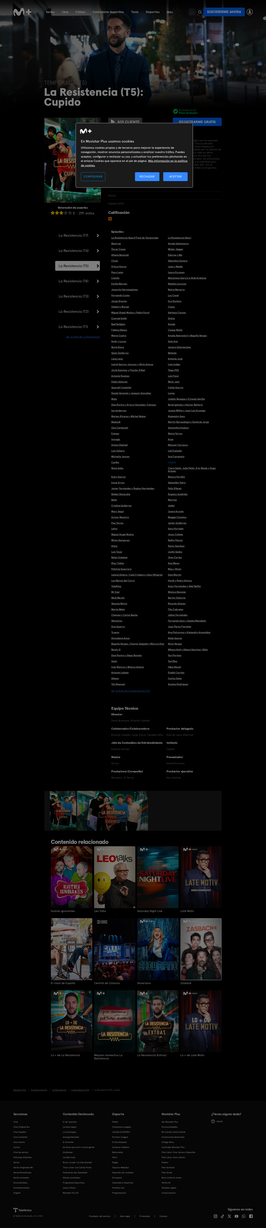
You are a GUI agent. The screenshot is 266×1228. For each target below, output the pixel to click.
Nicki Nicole (117, 597)
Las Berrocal (69, 1157)
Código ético (168, 1142)
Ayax (171, 439)
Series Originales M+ (23, 1167)
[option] (63, 811)
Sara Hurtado (175, 528)
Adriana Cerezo (177, 312)
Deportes (153, 12)
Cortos (16, 1147)
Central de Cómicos (107, 983)
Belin (114, 499)
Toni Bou (172, 661)
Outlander (68, 1152)
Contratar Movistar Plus (173, 1147)
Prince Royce (118, 266)
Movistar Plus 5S (70, 1193)
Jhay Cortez (175, 557)
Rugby (115, 1162)
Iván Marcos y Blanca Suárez (127, 667)
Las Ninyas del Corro (123, 580)
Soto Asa (173, 341)
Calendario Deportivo (122, 1182)
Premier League (120, 1137)
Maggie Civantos (177, 517)
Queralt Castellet (121, 387)
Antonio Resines (120, 376)
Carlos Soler (175, 678)
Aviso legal (125, 1216)
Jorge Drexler (119, 301)
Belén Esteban (119, 557)
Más (170, 12)
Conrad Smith (119, 318)
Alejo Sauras (175, 638)
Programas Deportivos (74, 1182)
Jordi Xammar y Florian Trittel (128, 370)
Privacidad (145, 1216)
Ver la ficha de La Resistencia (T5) (130, 690)
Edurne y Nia (175, 255)
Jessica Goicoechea (179, 347)
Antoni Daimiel (119, 444)
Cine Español (19, 1132)
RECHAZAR (147, 176)
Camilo (115, 278)
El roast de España (63, 983)
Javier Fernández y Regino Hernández (132, 488)
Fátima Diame (119, 330)
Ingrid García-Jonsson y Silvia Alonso (132, 364)
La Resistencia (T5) (74, 266)
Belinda (172, 353)
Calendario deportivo (108, 12)
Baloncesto (117, 1152)
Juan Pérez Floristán (179, 626)
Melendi (115, 422)
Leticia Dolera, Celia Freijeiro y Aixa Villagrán (137, 574)
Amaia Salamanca (178, 243)
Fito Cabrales (175, 609)
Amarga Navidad (71, 1137)
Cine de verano (20, 1152)
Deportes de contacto (123, 1172)
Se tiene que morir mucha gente (78, 1147)
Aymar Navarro (120, 517)
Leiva (114, 528)
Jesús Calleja (175, 534)
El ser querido (70, 1122)
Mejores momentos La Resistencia (108, 1057)
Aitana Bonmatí (120, 255)
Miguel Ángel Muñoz (122, 534)
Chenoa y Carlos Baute (124, 615)
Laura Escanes (176, 272)
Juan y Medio (175, 266)
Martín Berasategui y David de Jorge (188, 422)
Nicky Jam (174, 381)
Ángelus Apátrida (177, 494)
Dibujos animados (71, 1177)
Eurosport (117, 1177)
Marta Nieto (118, 609)
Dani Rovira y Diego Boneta (126, 655)
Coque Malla (175, 330)
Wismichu (116, 620)
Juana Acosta (175, 511)
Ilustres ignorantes (63, 911)
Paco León (117, 272)
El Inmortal (68, 1142)
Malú (114, 399)
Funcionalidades (170, 1127)
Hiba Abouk (174, 667)
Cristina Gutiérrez (121, 505)
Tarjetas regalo (169, 1188)
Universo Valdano (120, 1147)
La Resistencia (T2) (74, 311)
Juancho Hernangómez (124, 289)
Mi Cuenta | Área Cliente (173, 1132)
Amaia (171, 324)
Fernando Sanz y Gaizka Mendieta (187, 620)
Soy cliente (128, 122)
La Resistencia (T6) (74, 250)
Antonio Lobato (120, 672)
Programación (119, 1193)
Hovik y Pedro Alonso (180, 580)
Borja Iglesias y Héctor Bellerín (185, 404)
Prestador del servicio (99, 1216)
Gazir (114, 661)
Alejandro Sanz (176, 416)
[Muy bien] (70, 213)
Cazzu (171, 306)
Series (50, 12)
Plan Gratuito (168, 1167)
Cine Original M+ (21, 1127)
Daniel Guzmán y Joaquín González (131, 393)
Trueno (115, 632)
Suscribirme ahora (224, 12)
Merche (172, 499)
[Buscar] (199, 12)
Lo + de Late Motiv (192, 1055)
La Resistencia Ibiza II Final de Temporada (134, 237)
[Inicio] (22, 12)
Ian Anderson (118, 410)
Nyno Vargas (175, 643)
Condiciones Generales (173, 1137)
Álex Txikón (117, 563)
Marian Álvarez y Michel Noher (128, 416)
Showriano (144, 983)
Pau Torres (117, 523)
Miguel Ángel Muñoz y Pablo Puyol (130, 312)
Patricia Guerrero (121, 569)
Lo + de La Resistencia (65, 1055)
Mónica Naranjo (177, 592)
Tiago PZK (173, 370)
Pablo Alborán (119, 381)
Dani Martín (174, 574)
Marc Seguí (117, 511)
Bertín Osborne (176, 597)
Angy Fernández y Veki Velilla (184, 586)
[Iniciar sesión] (250, 12)
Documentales (20, 1182)
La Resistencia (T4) (73, 281)
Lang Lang (117, 358)
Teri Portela (174, 655)
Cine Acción (19, 1142)
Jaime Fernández (177, 615)
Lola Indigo (174, 364)
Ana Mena (173, 563)
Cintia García (175, 387)
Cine (65, 12)
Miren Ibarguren (120, 540)
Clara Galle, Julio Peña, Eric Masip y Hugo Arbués (192, 470)
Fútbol (80, 12)
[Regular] (61, 213)
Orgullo (17, 1193)
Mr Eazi (115, 592)
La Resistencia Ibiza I (179, 237)
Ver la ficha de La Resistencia (83, 336)
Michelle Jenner (120, 456)
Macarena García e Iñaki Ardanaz (187, 278)
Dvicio (171, 318)
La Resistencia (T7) (73, 235)
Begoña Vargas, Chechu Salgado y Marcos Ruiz (137, 643)
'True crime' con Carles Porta (77, 1167)
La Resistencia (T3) (74, 296)
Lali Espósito (175, 450)
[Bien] (66, 213)
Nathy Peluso (175, 540)
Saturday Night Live (149, 911)
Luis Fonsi (173, 376)
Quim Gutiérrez (120, 353)
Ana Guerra (118, 626)
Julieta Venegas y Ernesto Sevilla (186, 399)
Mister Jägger (175, 249)
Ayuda (220, 1121)
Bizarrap (116, 243)
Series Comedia (21, 1177)
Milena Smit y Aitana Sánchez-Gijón (188, 649)
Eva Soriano (174, 301)
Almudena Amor (120, 638)
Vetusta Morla (119, 603)
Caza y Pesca (69, 1188)
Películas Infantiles (22, 1157)
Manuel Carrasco (178, 444)
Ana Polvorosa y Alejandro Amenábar (189, 632)
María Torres (175, 433)
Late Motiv (187, 911)
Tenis (135, 12)
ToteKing (116, 586)
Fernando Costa (120, 295)
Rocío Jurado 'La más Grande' (77, 1162)
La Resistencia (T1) (73, 327)
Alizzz (114, 546)
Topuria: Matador (120, 1167)
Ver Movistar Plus (170, 1122)
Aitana (115, 678)
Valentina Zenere (177, 260)
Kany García (118, 476)
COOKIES (163, 1216)
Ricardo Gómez (176, 603)
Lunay (171, 393)
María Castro (118, 335)
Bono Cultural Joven (171, 1177)
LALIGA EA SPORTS (121, 1132)
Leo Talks (100, 911)
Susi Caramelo (176, 456)
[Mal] (57, 213)
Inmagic (115, 439)
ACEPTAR (175, 176)
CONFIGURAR (93, 176)
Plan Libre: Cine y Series (173, 1157)
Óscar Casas (118, 249)
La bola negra (69, 1127)
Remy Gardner (176, 546)
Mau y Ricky (174, 569)
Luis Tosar (116, 551)
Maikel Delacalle (120, 494)
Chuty (114, 260)
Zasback (185, 983)
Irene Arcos (117, 482)
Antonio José (175, 358)
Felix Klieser (175, 488)
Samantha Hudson (178, 427)
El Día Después (119, 1142)
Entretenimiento (21, 1188)
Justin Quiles (175, 551)
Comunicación (169, 1193)
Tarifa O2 (166, 1182)
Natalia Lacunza (177, 283)
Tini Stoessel (118, 684)
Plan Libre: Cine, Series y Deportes (178, 1152)
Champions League (121, 1127)
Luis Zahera (117, 450)
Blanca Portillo (176, 476)
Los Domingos (69, 1132)
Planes (165, 1162)
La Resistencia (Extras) (151, 1055)
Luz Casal (173, 295)
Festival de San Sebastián (75, 1172)
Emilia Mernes (119, 283)
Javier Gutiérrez (177, 523)
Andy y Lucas (118, 341)
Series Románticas (22, 1172)
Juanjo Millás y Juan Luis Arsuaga (186, 410)
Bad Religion (118, 324)
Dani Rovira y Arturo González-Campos (133, 404)
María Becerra (176, 289)
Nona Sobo (117, 468)
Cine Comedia (20, 1137)
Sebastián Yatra (176, 482)
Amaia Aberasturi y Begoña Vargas (187, 335)
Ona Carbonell (119, 427)
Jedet (171, 505)
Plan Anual (167, 1172)
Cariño (115, 462)
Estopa (115, 433)
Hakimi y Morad (120, 306)
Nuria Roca (117, 347)
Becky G (116, 649)
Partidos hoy (118, 1188)
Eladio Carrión (176, 672)
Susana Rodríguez (178, 684)
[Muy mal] (53, 213)
